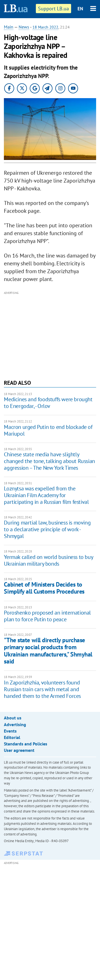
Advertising (15, 724)
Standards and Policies (25, 744)
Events (10, 731)
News (24, 27)
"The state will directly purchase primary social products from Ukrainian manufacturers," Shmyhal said (48, 650)
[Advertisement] (50, 334)
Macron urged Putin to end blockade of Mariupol (48, 430)
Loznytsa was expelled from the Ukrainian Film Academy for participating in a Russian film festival (46, 495)
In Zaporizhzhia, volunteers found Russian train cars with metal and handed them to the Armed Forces (42, 689)
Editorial (12, 737)
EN (80, 9)
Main (8, 27)
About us (12, 718)
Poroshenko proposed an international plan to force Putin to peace (47, 616)
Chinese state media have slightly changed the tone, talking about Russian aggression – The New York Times (49, 461)
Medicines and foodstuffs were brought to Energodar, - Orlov (48, 403)
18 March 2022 (45, 27)
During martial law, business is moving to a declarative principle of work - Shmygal (47, 529)
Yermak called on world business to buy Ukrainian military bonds (48, 560)
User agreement (19, 750)
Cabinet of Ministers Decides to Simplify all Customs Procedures (44, 587)
